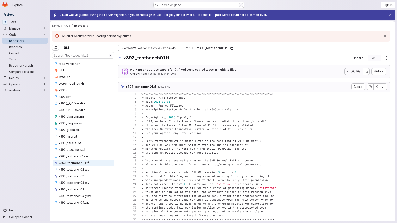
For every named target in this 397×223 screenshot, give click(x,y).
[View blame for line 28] (122, 200)
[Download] (383, 86)
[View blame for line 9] (122, 125)
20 (134, 168)
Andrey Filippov (139, 73)
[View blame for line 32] (122, 215)
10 (134, 129)
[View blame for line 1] (122, 94)
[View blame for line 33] (122, 219)
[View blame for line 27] (122, 196)
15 (134, 149)
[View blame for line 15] (122, 149)
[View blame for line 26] (122, 192)
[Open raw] (377, 86)
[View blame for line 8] (122, 121)
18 (134, 160)
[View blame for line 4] (122, 106)
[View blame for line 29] (122, 204)
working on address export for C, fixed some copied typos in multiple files (183, 69)
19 (134, 164)
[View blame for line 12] (122, 137)
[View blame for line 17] (122, 157)
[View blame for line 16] (122, 153)
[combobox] (83, 55)
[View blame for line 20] (122, 168)
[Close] (390, 14)
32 (134, 215)
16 (134, 152)
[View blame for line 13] (122, 141)
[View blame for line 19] (122, 164)
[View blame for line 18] (122, 161)
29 (134, 203)
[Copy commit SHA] (366, 71)
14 (134, 145)
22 (134, 176)
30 (134, 207)
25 (134, 188)
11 (134, 133)
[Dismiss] (384, 35)
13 (134, 141)
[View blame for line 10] (122, 129)
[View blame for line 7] (122, 117)
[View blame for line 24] (122, 184)
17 (134, 156)
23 (134, 180)
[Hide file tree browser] (55, 47)
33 (134, 219)
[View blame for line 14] (122, 145)
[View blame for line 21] (122, 172)
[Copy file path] (231, 48)
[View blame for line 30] (122, 208)
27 (134, 196)
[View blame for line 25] (122, 188)
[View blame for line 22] (122, 176)
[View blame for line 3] (122, 102)
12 (134, 137)
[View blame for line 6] (122, 113)
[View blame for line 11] (122, 133)
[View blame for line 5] (122, 110)
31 (134, 211)
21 (134, 172)
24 (134, 184)
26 (134, 192)
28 (134, 200)
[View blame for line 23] (122, 180)
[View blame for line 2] (122, 98)
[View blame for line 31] (122, 212)
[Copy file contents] (370, 86)
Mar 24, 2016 (169, 73)
